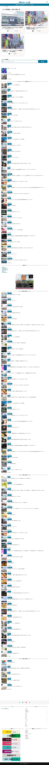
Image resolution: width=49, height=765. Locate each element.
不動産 (26, 725)
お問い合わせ (27, 738)
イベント (26, 719)
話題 (26, 718)
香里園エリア (4, 267)
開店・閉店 (27, 711)
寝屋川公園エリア (4, 272)
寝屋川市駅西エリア (5, 268)
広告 (26, 724)
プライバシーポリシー (28, 733)
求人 (26, 722)
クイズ (26, 721)
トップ (26, 708)
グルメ (26, 713)
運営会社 (26, 735)
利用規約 (26, 732)
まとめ (26, 716)
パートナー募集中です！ (5, 708)
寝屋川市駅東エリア (5, 269)
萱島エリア (3, 270)
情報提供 (26, 710)
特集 (26, 714)
